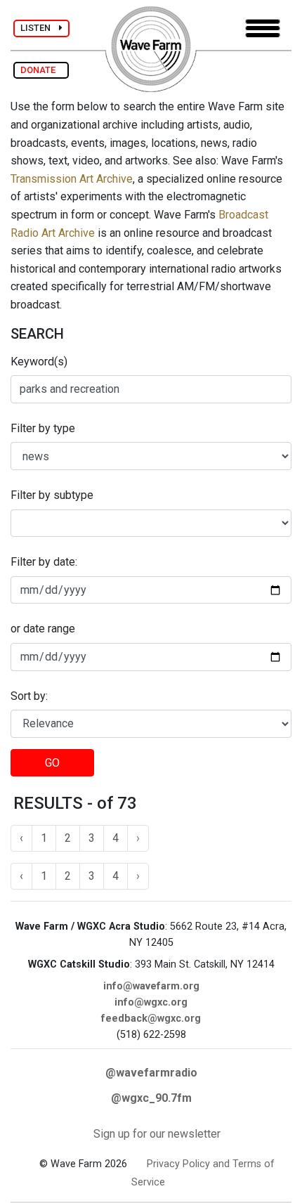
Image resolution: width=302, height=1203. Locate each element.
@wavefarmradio (151, 1072)
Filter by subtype (52, 495)
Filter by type (43, 428)
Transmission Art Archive (72, 179)
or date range (43, 628)
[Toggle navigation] (263, 28)
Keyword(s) (39, 361)
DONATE (41, 70)
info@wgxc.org (151, 1002)
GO (52, 762)
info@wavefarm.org (151, 986)
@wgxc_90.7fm (151, 1098)
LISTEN (39, 27)
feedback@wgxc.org (151, 1019)
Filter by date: (44, 561)
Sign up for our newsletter (157, 1133)
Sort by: (29, 696)
